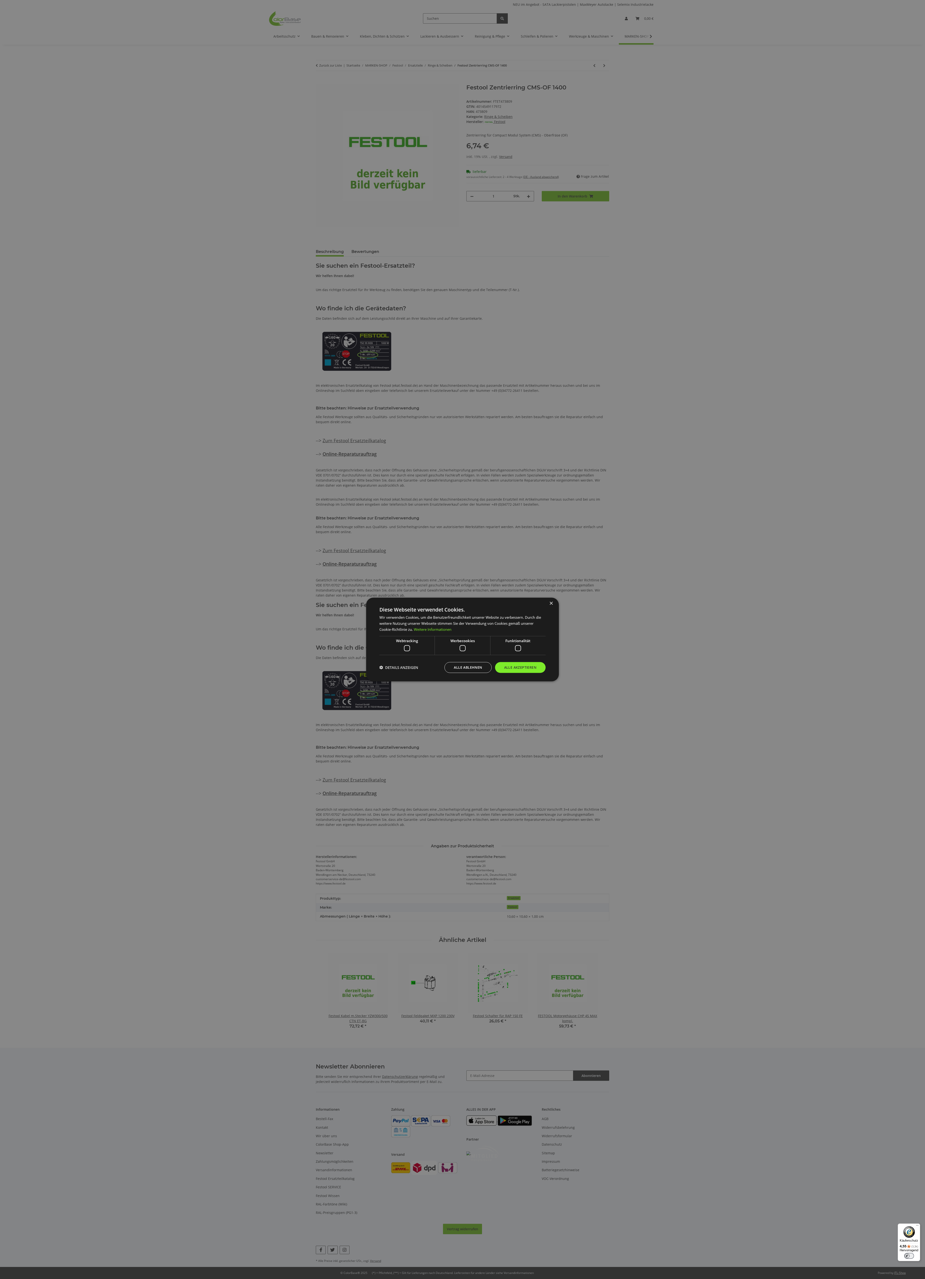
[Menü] (917, 1226)
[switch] (909, 1256)
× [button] (551, 603)
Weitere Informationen (432, 629)
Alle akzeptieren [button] (520, 667)
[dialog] (462, 639)
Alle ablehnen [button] (468, 667)
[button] (398, 667)
